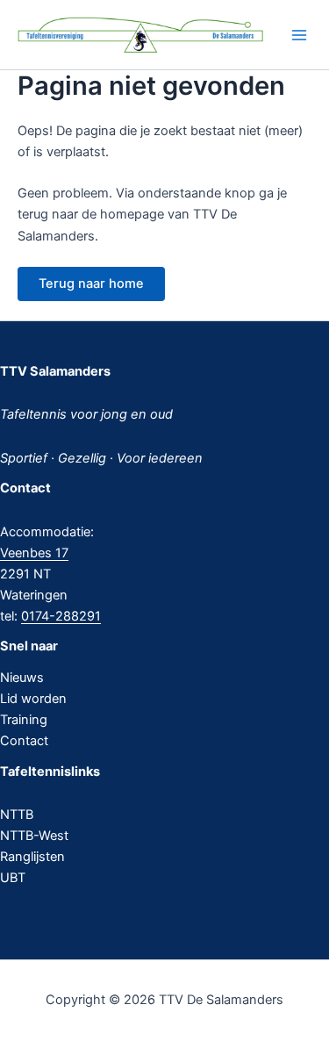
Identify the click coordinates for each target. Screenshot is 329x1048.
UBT (12, 878)
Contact (24, 741)
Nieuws (22, 678)
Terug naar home (91, 283)
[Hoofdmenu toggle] (299, 35)
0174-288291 (61, 616)
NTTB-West (34, 835)
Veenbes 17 (34, 553)
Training (23, 720)
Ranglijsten (32, 857)
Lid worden (33, 699)
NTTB (16, 814)
